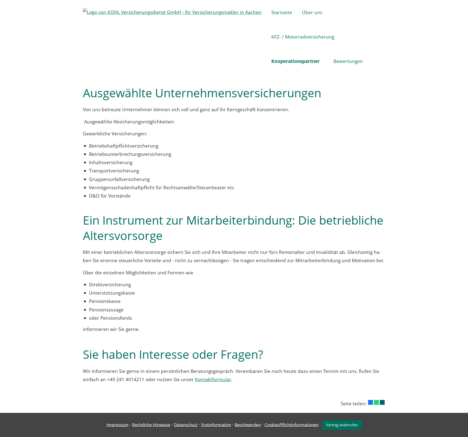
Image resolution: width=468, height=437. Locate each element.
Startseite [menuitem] (281, 12)
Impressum (117, 424)
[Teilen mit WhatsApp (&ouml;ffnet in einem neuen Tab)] (376, 402)
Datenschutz (186, 424)
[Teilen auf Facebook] (370, 402)
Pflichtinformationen (299, 424)
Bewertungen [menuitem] (348, 61)
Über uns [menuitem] (312, 12)
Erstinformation (216, 424)
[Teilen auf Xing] (382, 402)
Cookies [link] (272, 424)
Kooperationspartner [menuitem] (295, 61)
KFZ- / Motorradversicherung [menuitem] (302, 37)
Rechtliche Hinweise (151, 424)
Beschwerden (248, 424)
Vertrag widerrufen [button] (342, 424)
